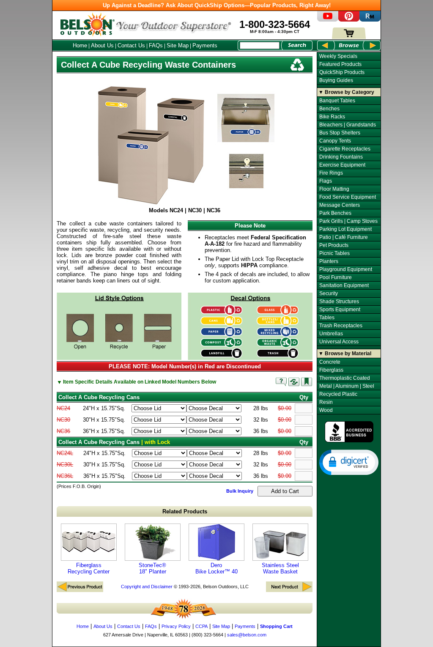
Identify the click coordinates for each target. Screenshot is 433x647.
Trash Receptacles (340, 326)
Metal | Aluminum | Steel (346, 386)
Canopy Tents (335, 141)
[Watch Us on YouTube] (327, 19)
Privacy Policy (176, 626)
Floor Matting (334, 189)
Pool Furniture (335, 277)
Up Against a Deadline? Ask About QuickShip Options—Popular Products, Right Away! (217, 5)
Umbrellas (331, 334)
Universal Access (339, 342)
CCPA (201, 626)
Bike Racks (332, 117)
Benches (329, 109)
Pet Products (333, 245)
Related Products (184, 511)
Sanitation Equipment (344, 285)
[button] (348, 461)
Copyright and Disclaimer (147, 586)
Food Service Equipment (347, 197)
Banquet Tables (337, 101)
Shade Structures (339, 301)
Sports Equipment (339, 310)
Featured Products (340, 64)
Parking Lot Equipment (345, 229)
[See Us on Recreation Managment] (370, 19)
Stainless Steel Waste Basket (280, 568)
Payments (204, 45)
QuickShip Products (341, 72)
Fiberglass (331, 370)
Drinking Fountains (341, 157)
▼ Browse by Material (344, 353)
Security (328, 293)
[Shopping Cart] (349, 37)
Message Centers (339, 205)
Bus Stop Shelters (339, 133)
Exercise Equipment (342, 165)
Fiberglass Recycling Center (89, 568)
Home (80, 45)
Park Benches (335, 213)
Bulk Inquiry (239, 490)
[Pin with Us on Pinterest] (348, 19)
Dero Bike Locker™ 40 (216, 568)
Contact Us (131, 45)
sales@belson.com (246, 634)
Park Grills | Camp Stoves (348, 221)
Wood (326, 410)
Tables (326, 318)
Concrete (329, 362)
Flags (325, 181)
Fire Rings (331, 173)
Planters (328, 261)
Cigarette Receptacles (344, 149)
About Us (102, 45)
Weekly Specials (338, 56)
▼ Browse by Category (346, 92)
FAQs (156, 45)
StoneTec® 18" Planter (152, 568)
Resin (326, 402)
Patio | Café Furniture (343, 237)
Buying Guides (336, 80)
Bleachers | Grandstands (347, 125)
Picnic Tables (334, 253)
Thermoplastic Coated (344, 378)
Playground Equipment (345, 269)
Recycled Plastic (338, 394)
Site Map (178, 45)
